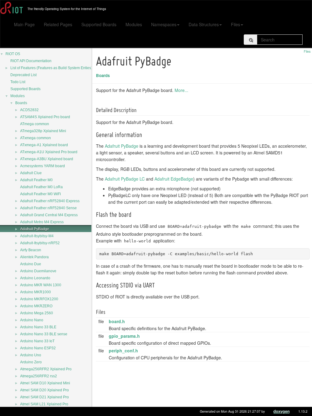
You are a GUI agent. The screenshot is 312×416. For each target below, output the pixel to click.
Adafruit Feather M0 (36, 180)
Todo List (17, 82)
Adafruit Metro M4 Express (42, 222)
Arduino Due (30, 264)
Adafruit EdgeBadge (173, 179)
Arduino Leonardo (35, 278)
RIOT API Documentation (30, 61)
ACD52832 (29, 110)
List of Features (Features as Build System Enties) (51, 68)
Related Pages (58, 24)
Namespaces (163, 24)
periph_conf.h (123, 350)
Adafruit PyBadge (34, 229)
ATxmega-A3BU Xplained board (46, 159)
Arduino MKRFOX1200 (39, 299)
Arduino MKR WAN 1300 (40, 285)
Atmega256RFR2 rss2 (38, 376)
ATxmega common (35, 138)
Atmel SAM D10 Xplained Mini (45, 383)
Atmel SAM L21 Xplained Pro (44, 404)
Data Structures (204, 24)
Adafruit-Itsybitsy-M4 (37, 236)
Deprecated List (23, 75)
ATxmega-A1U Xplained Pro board (48, 152)
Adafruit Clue (31, 173)
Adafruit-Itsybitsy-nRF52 (40, 243)
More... (181, 90)
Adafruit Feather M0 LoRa (41, 187)
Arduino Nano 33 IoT (37, 341)
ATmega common (34, 124)
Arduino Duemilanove (38, 271)
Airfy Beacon (30, 250)
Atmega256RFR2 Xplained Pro (46, 369)
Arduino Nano (31, 320)
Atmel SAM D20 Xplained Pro (44, 390)
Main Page (24, 24)
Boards (21, 103)
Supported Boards (98, 24)
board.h (117, 321)
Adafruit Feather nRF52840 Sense (48, 208)
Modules (134, 24)
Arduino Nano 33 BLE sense (43, 334)
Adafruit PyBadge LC (125, 179)
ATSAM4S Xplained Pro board (45, 117)
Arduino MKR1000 (35, 292)
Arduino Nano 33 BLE (38, 327)
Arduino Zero (31, 362)
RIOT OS (12, 54)
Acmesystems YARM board (42, 166)
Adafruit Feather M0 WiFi (40, 194)
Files (235, 24)
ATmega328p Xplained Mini (43, 131)
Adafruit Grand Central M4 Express (49, 215)
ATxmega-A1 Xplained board (44, 145)
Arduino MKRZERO (36, 306)
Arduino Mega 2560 (36, 313)
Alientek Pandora (34, 257)
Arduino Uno (30, 355)
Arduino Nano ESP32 (38, 348)
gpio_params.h (124, 336)
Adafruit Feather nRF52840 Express (50, 201)
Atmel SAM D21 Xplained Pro (44, 397)
